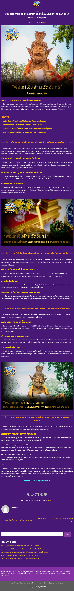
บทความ (37, 11)
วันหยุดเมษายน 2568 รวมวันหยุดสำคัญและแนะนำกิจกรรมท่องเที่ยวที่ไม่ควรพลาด (24, 549)
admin (44, 22)
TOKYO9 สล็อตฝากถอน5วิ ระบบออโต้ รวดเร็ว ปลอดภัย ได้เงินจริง (20, 558)
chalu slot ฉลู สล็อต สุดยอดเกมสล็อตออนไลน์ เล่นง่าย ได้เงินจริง (20, 555)
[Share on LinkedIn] (45, 494)
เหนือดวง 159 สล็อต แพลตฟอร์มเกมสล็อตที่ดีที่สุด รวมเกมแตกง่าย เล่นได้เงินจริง (24, 552)
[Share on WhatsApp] (28, 494)
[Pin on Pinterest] (41, 494)
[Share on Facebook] (32, 494)
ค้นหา (2, 531)
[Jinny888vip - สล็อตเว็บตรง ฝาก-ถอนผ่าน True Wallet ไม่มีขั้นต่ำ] (37, 4)
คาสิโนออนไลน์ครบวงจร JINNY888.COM (37, 481)
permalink (50, 500)
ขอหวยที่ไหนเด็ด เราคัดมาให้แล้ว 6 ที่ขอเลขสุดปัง (18, 520)
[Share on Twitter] (35, 494)
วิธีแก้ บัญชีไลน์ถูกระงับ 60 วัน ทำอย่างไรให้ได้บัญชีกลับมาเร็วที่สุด (20, 546)
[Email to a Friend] (38, 494)
